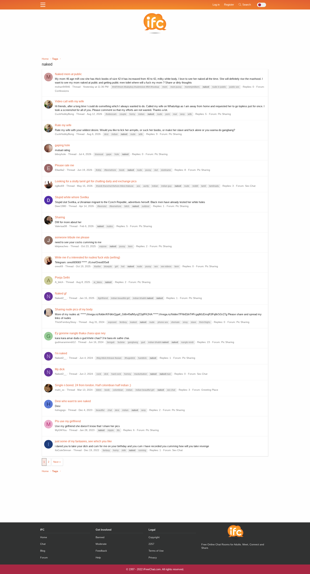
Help (98, 557)
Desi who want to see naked (73, 401)
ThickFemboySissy (65, 322)
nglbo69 (59, 185)
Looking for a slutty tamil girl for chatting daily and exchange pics (96, 181)
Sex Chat (250, 185)
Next (55, 461)
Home (43, 537)
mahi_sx (59, 389)
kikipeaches (61, 246)
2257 (151, 543)
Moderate (101, 543)
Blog (42, 550)
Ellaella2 (59, 169)
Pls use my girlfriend (68, 421)
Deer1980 (60, 206)
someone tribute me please (72, 237)
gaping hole (62, 145)
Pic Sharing (224, 114)
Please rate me (64, 165)
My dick (60, 369)
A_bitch (59, 282)
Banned (100, 537)
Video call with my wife (69, 101)
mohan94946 (62, 86)
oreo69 (59, 266)
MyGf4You (61, 430)
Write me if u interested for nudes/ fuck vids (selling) (87, 257)
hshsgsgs (60, 410)
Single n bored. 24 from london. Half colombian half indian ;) (93, 385)
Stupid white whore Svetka (72, 197)
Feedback (101, 550)
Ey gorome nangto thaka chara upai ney (80, 333)
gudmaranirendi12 (65, 342)
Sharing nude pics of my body (74, 309)
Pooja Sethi (62, 277)
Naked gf (60, 293)
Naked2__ (61, 298)
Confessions (62, 90)
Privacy (153, 557)
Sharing (60, 217)
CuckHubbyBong (64, 114)
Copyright (154, 537)
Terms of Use (156, 550)
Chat (43, 543)
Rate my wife (63, 125)
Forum (44, 557)
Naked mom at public (68, 74)
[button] (42, 5)
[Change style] (260, 4)
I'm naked (61, 353)
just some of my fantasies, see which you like (83, 441)
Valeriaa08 (61, 226)
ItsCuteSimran (63, 450)
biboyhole (60, 154)
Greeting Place (209, 389)
